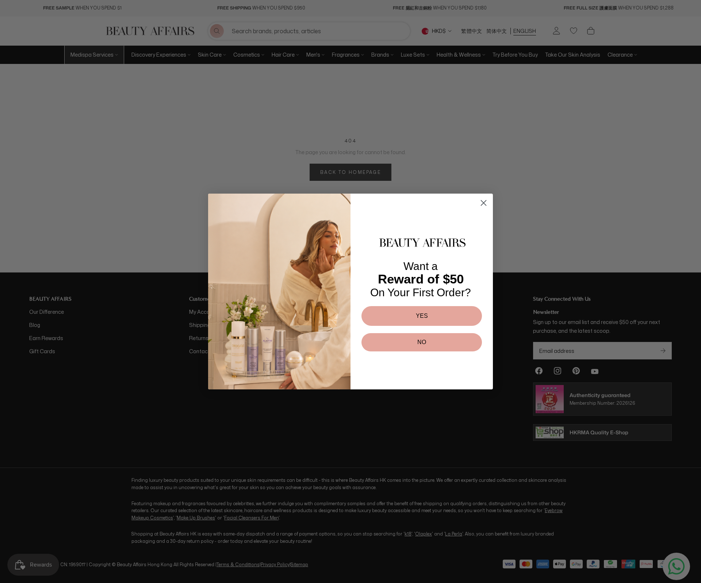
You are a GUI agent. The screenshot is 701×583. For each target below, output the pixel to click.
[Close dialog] (483, 203)
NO (421, 342)
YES (422, 316)
